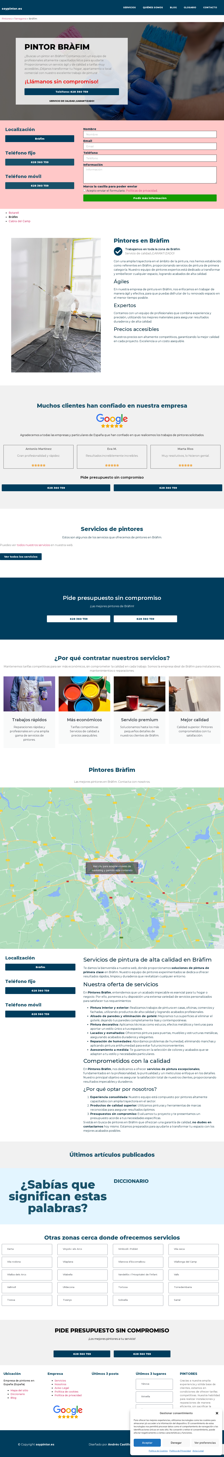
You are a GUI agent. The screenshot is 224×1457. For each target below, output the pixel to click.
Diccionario (17, 1394)
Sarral (177, 1299)
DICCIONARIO (131, 1181)
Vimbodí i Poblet (128, 1248)
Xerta (10, 1248)
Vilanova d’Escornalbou (131, 1261)
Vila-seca (179, 1248)
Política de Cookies (158, 1450)
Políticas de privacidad (141, 190)
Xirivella (145, 1396)
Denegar (176, 1442)
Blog (173, 7)
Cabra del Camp (19, 221)
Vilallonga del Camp (185, 1261)
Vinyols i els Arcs (72, 1248)
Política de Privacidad (180, 1450)
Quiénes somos (153, 7)
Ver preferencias (205, 1442)
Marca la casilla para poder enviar (110, 186)
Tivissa (11, 1299)
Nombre (89, 129)
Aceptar (147, 1442)
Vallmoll (11, 1287)
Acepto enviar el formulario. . (122, 190)
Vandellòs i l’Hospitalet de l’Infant (137, 1274)
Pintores (7, 18)
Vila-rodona (14, 1261)
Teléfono (90, 153)
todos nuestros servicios (33, 545)
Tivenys (67, 1299)
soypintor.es (12, 8)
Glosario (190, 7)
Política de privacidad (68, 1395)
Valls (176, 1274)
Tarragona (20, 18)
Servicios (129, 7)
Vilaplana (68, 1261)
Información (93, 164)
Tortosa (123, 1287)
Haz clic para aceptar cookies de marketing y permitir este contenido (112, 868)
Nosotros (60, 1384)
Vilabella (67, 1274)
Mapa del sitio (19, 1390)
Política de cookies (66, 1391)
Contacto (210, 7)
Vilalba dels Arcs (16, 1274)
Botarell (14, 212)
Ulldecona (68, 1287)
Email (87, 141)
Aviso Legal (198, 1450)
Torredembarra (183, 1287)
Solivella (123, 1299)
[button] (217, 1413)
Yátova (145, 1383)
